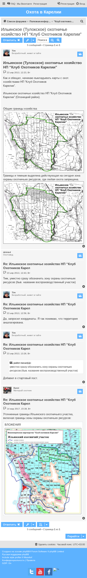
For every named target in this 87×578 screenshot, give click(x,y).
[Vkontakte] (31, 571)
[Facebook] (48, 571)
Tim (14, 51)
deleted (7, 252)
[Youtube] (40, 571)
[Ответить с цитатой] (80, 54)
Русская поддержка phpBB (15, 554)
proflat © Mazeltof (23, 557)
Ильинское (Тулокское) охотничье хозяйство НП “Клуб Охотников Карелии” (41, 32)
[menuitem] (11, 3)
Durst (16, 388)
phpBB (26, 551)
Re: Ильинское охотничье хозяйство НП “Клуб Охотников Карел (39, 266)
